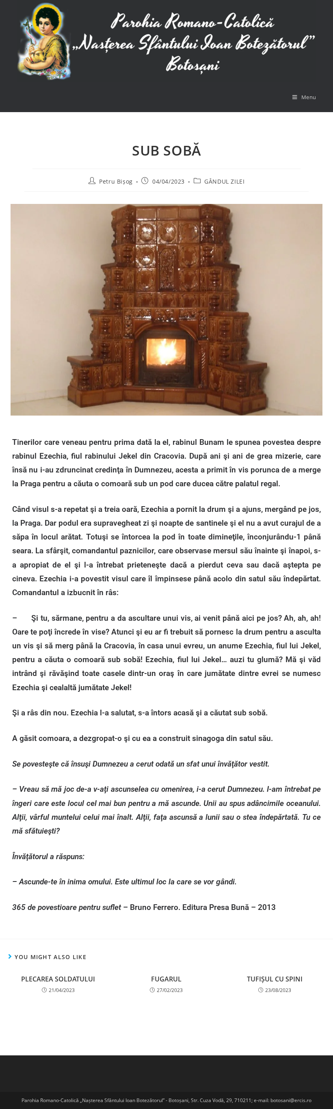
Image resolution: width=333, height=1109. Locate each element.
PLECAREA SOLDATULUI (58, 979)
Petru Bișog (116, 181)
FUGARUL (166, 979)
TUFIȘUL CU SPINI (275, 979)
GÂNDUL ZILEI (224, 181)
